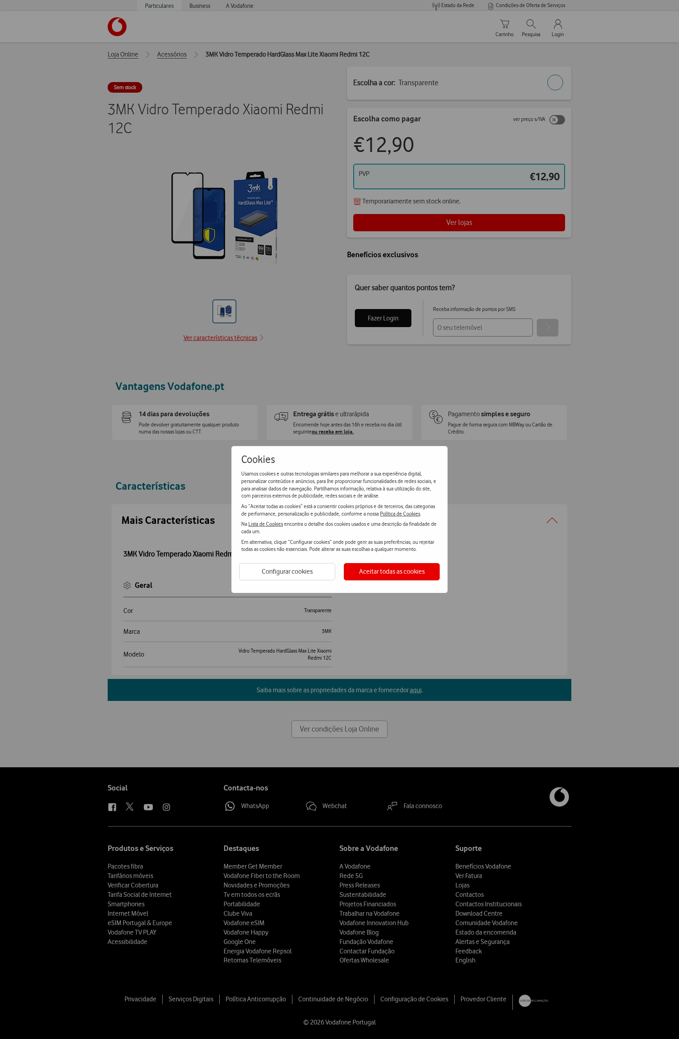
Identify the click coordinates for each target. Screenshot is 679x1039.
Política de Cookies (400, 513)
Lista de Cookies (265, 524)
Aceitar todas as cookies (392, 571)
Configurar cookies (287, 571)
